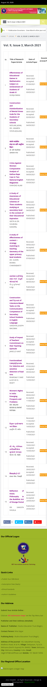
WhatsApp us (7, 684)
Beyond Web (30, 682)
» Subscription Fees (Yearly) (10, 584)
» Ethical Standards (7, 589)
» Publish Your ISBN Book (10, 579)
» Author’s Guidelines (8, 594)
